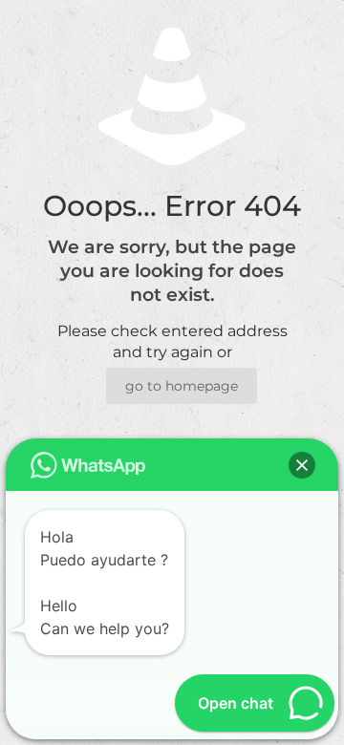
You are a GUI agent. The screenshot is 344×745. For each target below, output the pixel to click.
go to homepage (181, 385)
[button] (302, 465)
